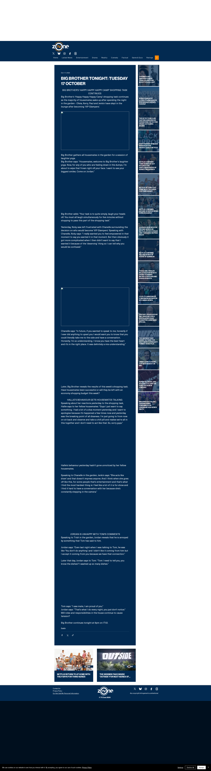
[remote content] (95, 192)
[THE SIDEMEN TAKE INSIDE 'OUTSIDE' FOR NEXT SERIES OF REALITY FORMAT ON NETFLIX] (116, 660)
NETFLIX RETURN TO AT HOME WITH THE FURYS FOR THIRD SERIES (73, 675)
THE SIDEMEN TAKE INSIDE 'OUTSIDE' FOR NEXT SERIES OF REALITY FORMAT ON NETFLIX (114, 675)
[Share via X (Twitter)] (67, 635)
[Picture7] (70, 53)
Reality (63, 628)
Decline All (190, 767)
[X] (53, 53)
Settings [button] (180, 767)
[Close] (208, 767)
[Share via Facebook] (62, 635)
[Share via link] (73, 635)
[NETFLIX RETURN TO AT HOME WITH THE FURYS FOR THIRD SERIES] (73, 660)
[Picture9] (75, 53)
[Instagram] (64, 53)
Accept (201, 767)
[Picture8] (59, 53)
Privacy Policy (87, 767)
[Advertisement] (40, 5)
